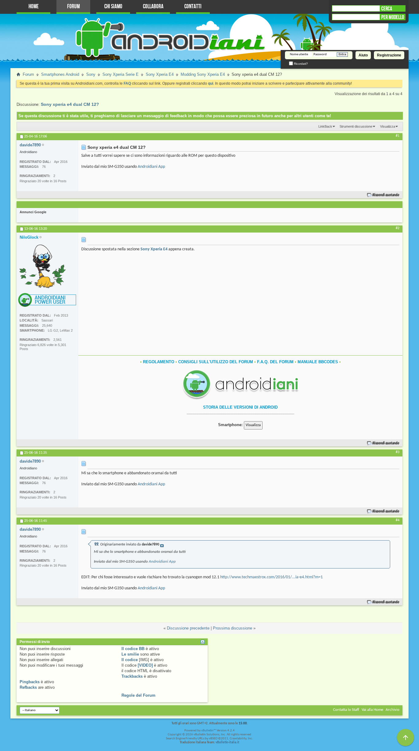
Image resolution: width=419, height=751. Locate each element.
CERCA (386, 9)
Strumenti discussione (356, 126)
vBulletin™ (208, 730)
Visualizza (387, 126)
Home (34, 6)
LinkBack (325, 126)
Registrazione (389, 55)
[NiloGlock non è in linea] (43, 266)
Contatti (193, 6)
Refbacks (28, 687)
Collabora (153, 6)
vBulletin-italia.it (227, 742)
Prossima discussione (232, 628)
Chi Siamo (113, 6)
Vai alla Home (372, 710)
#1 (397, 136)
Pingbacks (30, 682)
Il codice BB (132, 648)
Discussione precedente (188, 628)
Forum (73, 6)
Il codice (129, 659)
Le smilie (130, 654)
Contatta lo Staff (346, 710)
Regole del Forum (138, 695)
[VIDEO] (145, 665)
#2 (397, 228)
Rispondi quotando (386, 195)
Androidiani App (151, 166)
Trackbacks (132, 676)
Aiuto (363, 55)
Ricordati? (300, 63)
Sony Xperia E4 (153, 249)
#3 (397, 452)
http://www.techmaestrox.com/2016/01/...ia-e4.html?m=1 (271, 577)
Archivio (392, 710)
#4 (397, 520)
